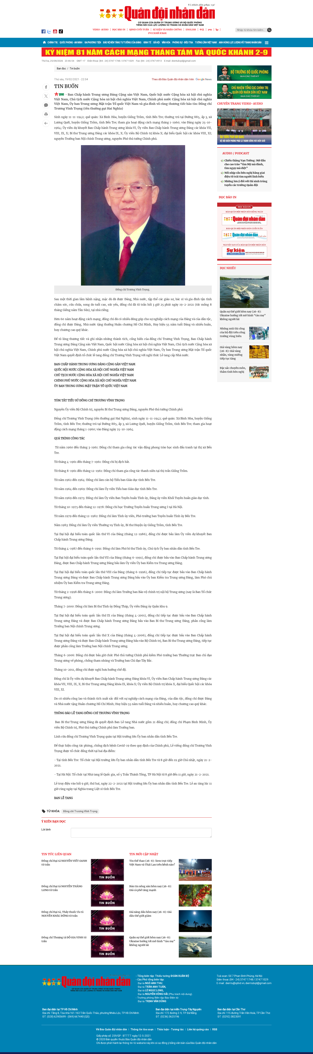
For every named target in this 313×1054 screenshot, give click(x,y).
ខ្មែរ (217, 29)
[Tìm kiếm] (269, 30)
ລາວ (210, 29)
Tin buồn (75, 68)
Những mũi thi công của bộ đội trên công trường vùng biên (232, 332)
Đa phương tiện (92, 42)
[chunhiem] (244, 91)
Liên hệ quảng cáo (198, 1029)
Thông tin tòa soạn (141, 1029)
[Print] (46, 114)
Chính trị (52, 42)
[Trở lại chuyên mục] (46, 123)
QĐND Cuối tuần (139, 29)
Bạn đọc (61, 68)
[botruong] (244, 73)
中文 (202, 29)
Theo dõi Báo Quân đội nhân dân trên (173, 79)
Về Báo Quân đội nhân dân (111, 1029)
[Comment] (46, 105)
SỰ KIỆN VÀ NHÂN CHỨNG (167, 29)
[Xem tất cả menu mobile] (267, 42)
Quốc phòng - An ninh (71, 42)
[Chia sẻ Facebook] (46, 87)
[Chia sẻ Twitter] (46, 96)
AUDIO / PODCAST (235, 153)
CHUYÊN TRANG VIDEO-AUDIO (240, 103)
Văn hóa (166, 42)
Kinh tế (147, 42)
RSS (214, 1029)
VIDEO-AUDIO (100, 29)
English (191, 29)
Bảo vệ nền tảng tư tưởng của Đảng (122, 42)
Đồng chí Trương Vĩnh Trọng (80, 811)
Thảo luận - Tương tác (170, 1029)
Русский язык (157, 33)
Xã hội (156, 42)
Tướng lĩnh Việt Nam (206, 42)
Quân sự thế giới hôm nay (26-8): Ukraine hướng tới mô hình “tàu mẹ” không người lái (152, 941)
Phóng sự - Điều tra (182, 42)
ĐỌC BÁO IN (118, 29)
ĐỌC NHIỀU (228, 268)
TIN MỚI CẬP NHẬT (143, 854)
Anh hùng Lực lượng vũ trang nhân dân (240, 42)
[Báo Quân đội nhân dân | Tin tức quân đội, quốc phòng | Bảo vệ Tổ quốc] (156, 15)
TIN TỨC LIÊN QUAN (56, 854)
